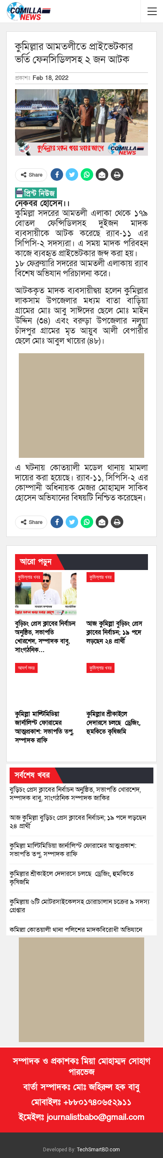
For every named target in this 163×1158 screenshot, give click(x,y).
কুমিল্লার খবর (29, 577)
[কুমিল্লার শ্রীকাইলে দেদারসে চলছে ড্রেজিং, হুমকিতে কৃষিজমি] (117, 684)
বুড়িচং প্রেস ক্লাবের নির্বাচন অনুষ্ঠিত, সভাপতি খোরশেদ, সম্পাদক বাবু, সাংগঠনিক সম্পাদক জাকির (75, 794)
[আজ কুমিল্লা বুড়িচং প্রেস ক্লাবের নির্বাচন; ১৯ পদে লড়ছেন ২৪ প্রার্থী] (117, 593)
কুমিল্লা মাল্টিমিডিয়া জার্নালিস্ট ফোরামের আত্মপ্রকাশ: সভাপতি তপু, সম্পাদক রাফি (73, 850)
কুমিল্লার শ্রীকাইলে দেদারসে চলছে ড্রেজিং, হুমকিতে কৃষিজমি (72, 878)
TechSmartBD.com (98, 1150)
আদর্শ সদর (26, 668)
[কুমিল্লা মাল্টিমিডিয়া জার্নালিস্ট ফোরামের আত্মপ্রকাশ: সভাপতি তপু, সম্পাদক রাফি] (45, 684)
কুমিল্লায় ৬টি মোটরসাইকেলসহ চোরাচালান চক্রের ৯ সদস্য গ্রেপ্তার (80, 906)
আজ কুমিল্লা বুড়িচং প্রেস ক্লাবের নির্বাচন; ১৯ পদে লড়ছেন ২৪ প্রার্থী (78, 822)
